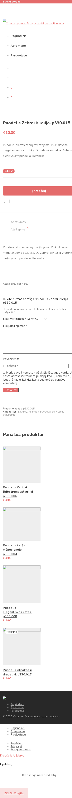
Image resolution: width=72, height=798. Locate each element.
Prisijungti (16, 746)
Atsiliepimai (19, 229)
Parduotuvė (19, 55)
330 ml (22, 412)
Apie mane (18, 46)
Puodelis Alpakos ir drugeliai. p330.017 (17, 672)
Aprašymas (18, 222)
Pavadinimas (12, 359)
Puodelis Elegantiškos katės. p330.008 (17, 612)
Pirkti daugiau (14, 793)
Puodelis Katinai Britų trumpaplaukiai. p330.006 (18, 491)
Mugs (35, 412)
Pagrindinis (18, 36)
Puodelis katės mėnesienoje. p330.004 (14, 549)
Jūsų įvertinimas (14, 319)
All (29, 412)
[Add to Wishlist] (6, 201)
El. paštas (10, 366)
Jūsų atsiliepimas (15, 326)
